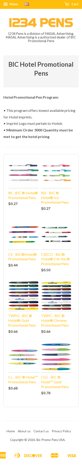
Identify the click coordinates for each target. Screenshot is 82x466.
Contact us (41, 431)
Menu (13, 4)
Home (11, 431)
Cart (75, 4)
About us (24, 431)
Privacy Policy (61, 431)
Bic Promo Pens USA (50, 440)
